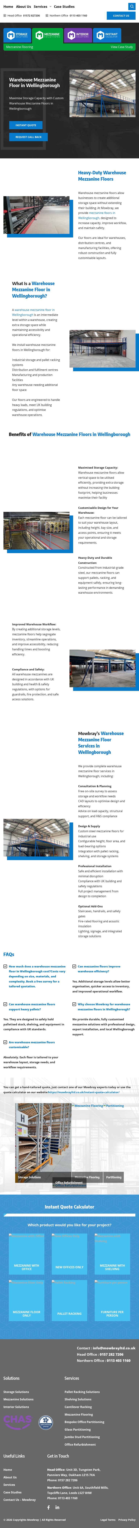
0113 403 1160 (118, 1360)
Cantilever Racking (78, 1407)
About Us (23, 6)
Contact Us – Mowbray (19, 1500)
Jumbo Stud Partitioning (82, 1437)
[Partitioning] (113, 1105)
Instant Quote (26, 125)
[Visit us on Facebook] (48, 1508)
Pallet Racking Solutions (82, 1392)
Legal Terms (107, 1519)
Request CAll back (28, 137)
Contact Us (121, 15)
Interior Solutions (16, 1407)
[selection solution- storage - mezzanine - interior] (17, 35)
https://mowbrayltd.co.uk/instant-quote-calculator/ (83, 1092)
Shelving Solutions (78, 1399)
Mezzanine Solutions (18, 1399)
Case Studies (64, 6)
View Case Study (122, 47)
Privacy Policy (127, 1519)
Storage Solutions (16, 1392)
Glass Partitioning (78, 1430)
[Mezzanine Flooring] (87, 1105)
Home (8, 6)
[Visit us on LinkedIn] (57, 1508)
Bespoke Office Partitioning (84, 1422)
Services (40, 6)
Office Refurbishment (80, 1445)
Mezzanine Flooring (19, 47)
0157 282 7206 (111, 1354)
